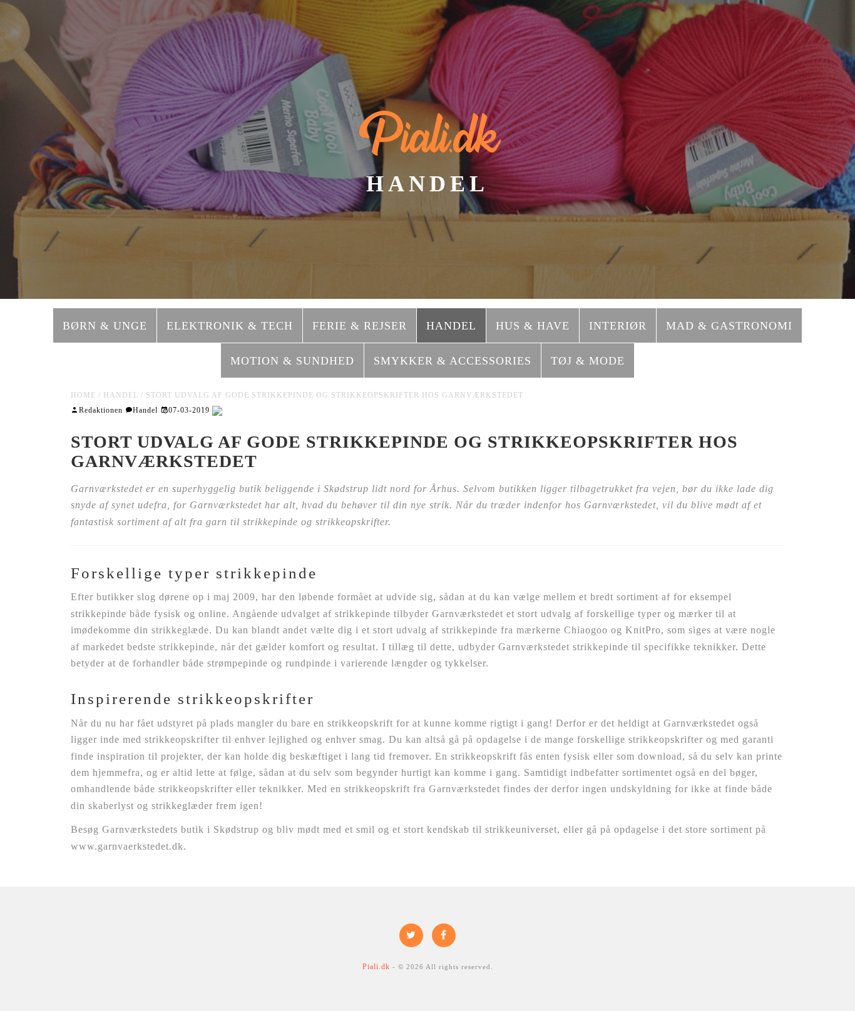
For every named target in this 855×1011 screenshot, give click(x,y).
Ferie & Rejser (359, 325)
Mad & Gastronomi (729, 325)
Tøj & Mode (588, 361)
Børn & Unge (105, 325)
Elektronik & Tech (229, 325)
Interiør (618, 325)
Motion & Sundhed (292, 361)
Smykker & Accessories (452, 361)
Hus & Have (533, 325)
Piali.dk (427, 136)
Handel (451, 325)
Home (83, 395)
